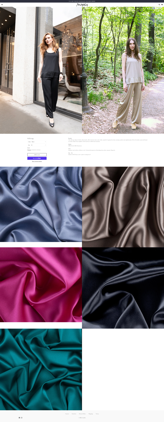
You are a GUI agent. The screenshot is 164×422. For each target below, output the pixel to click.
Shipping (29, 150)
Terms (97, 414)
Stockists (74, 414)
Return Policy (82, 414)
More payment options (37, 161)
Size (29, 145)
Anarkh (83, 417)
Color (29, 142)
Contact (67, 414)
